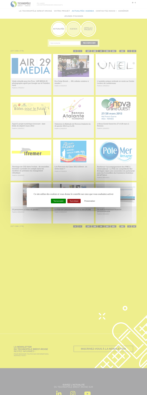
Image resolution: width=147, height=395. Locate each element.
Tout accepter (58, 201)
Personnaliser (89, 201)
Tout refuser (74, 201)
